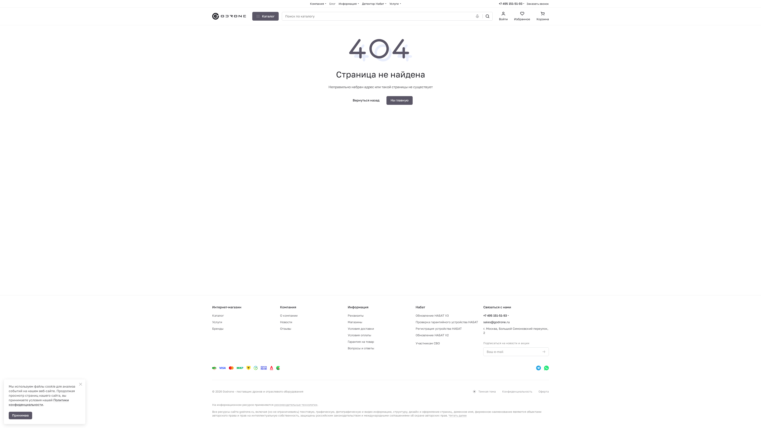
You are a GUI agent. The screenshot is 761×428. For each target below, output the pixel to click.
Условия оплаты (359, 335)
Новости (286, 322)
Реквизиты (356, 315)
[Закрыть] (80, 384)
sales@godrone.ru (496, 322)
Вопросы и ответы (361, 348)
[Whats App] (546, 368)
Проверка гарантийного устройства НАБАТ (447, 322)
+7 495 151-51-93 (510, 3)
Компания (288, 307)
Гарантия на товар (361, 341)
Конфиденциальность (517, 391)
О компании (289, 315)
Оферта (543, 391)
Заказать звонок (538, 3)
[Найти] (487, 16)
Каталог (218, 315)
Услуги (217, 322)
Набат (420, 307)
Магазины (355, 322)
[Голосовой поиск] (478, 16)
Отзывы (285, 328)
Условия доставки (361, 328)
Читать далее (458, 415)
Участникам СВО (428, 343)
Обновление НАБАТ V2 (432, 335)
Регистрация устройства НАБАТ (439, 328)
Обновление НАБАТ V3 (432, 315)
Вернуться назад (366, 100)
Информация (358, 307)
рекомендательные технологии (295, 404)
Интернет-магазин (226, 307)
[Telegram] (538, 368)
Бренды (217, 328)
